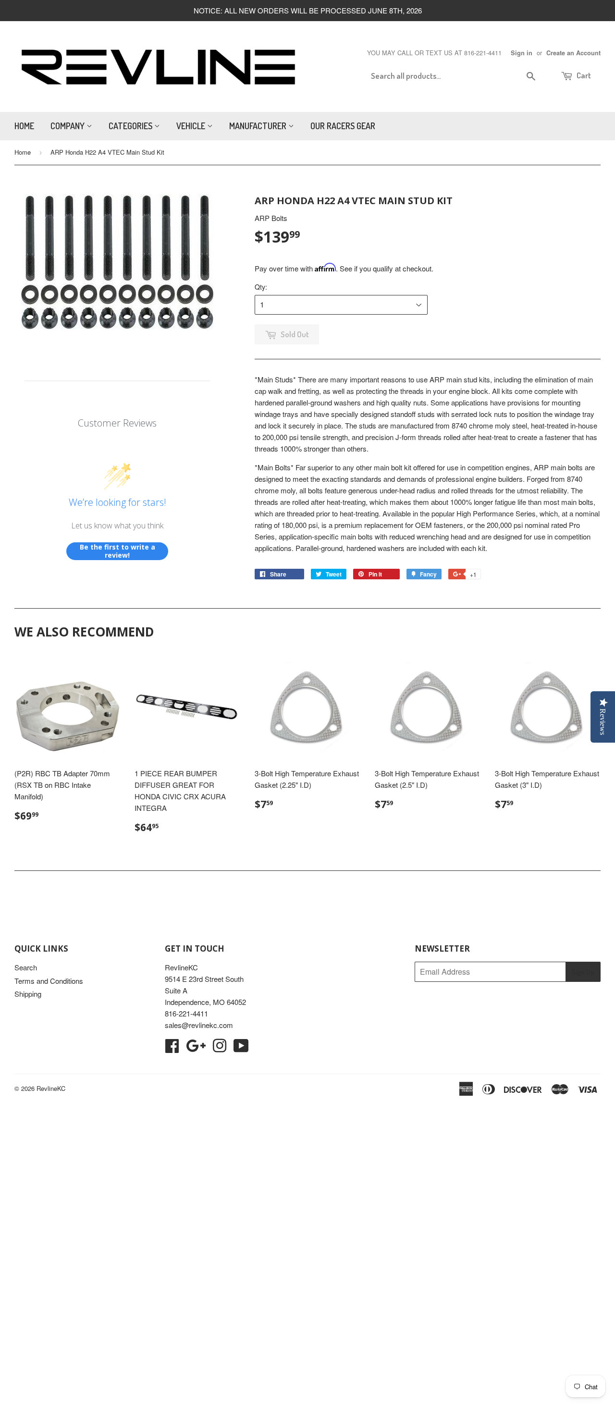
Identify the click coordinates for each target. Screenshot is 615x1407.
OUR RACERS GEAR (342, 126)
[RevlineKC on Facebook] (172, 1048)
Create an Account (573, 53)
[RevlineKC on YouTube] (241, 1048)
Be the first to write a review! (117, 551)
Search (25, 967)
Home (24, 126)
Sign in (521, 53)
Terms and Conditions (48, 981)
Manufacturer (258, 126)
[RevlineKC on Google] (196, 1048)
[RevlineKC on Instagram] (219, 1048)
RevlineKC (51, 1088)
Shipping (27, 994)
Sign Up (583, 972)
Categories (131, 126)
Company (68, 126)
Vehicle (191, 126)
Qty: (261, 287)
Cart (583, 75)
